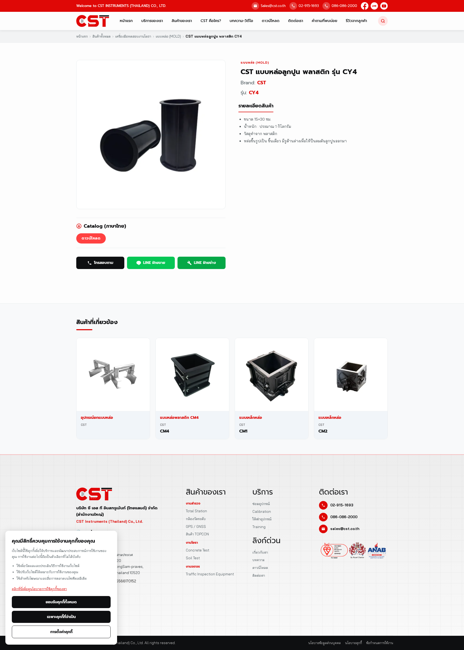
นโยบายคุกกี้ (353, 643)
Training (259, 527)
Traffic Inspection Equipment (210, 574)
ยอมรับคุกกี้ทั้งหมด (61, 602)
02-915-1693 (309, 5)
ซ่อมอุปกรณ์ (261, 504)
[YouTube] (384, 6)
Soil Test (193, 558)
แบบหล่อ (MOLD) (255, 62)
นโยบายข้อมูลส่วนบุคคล (324, 643)
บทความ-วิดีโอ (241, 21)
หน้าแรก (126, 21)
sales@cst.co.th (344, 528)
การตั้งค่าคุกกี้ (61, 632)
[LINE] (374, 6)
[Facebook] (364, 6)
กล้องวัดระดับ (196, 519)
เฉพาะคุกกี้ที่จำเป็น (61, 617)
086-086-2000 (344, 5)
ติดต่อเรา (295, 21)
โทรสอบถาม (103, 263)
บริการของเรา (152, 21)
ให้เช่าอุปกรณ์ (261, 519)
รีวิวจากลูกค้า (356, 21)
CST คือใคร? (211, 21)
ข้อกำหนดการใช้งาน (379, 643)
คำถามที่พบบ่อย (324, 21)
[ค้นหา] (383, 21)
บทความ (258, 560)
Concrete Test (197, 550)
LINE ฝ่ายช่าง (205, 263)
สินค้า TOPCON (197, 534)
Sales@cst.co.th (273, 5)
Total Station (196, 511)
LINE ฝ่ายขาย (154, 263)
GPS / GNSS (196, 526)
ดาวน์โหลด (271, 21)
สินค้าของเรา (182, 21)
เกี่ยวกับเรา (260, 552)
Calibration (261, 511)
